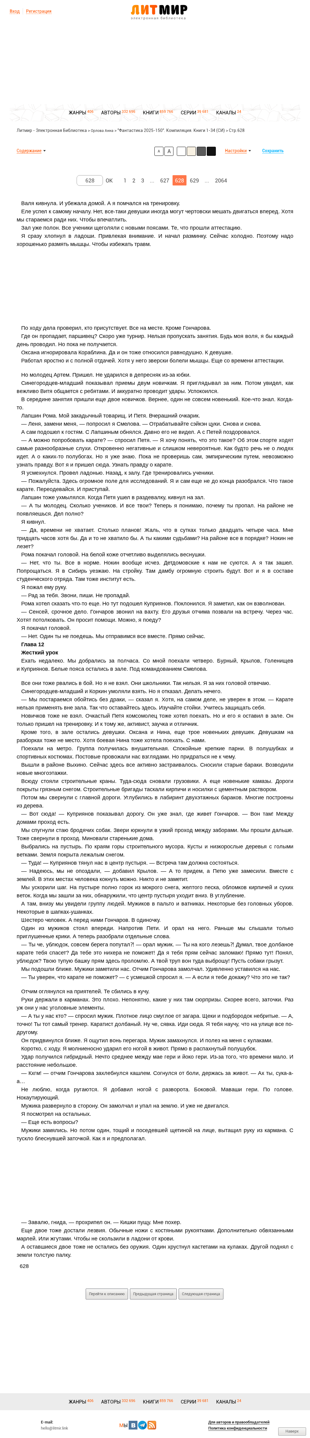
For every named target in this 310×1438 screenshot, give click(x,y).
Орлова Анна (102, 131)
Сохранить (273, 150)
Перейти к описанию (107, 1294)
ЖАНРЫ (77, 113)
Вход (15, 11)
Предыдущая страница (153, 1294)
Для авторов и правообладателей (238, 1422)
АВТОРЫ (111, 113)
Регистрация (38, 11)
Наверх (292, 1431)
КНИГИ (151, 113)
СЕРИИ (188, 113)
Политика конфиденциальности (237, 1428)
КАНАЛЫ (226, 113)
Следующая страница (201, 1294)
